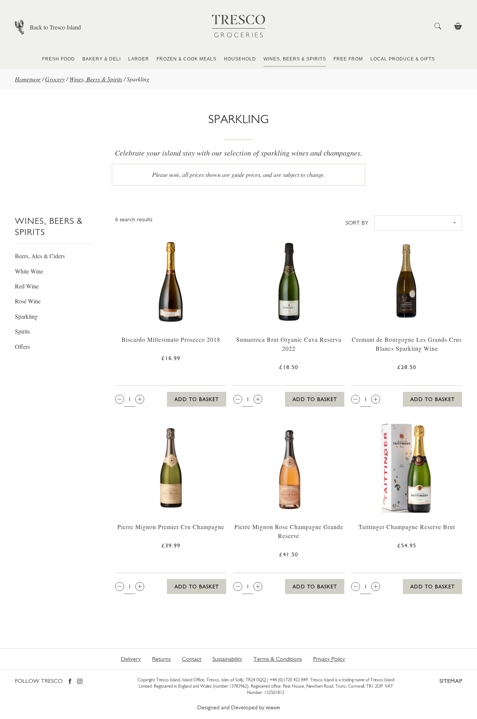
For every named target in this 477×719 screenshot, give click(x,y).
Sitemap (450, 680)
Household (240, 59)
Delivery (131, 658)
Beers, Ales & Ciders (40, 256)
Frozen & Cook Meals (187, 59)
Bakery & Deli (101, 59)
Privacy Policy (329, 658)
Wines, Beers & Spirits (294, 59)
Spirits (22, 331)
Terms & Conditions (277, 658)
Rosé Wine (28, 301)
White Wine (29, 271)
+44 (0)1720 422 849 (288, 679)
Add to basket (196, 399)
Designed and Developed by (238, 707)
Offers (22, 346)
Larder (138, 59)
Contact (191, 658)
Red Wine (27, 286)
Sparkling (26, 316)
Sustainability (227, 658)
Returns (161, 658)
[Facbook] (70, 681)
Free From (348, 59)
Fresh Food (58, 59)
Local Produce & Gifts (402, 59)
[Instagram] (79, 681)
